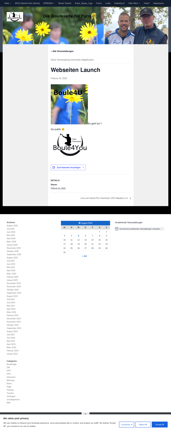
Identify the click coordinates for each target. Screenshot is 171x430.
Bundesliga (11, 364)
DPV (9, 370)
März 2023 (11, 347)
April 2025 (11, 270)
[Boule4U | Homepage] (15, 16)
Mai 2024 (11, 306)
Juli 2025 (10, 261)
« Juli (84, 256)
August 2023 (12, 331)
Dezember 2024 (14, 283)
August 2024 (12, 296)
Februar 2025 (12, 277)
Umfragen (11, 396)
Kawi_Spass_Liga (83, 3)
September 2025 (14, 254)
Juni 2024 (11, 302)
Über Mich (133, 3)
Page (9, 387)
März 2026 (11, 241)
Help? (147, 3)
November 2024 (14, 286)
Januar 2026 (12, 245)
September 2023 (14, 328)
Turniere (10, 393)
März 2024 (11, 312)
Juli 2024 (10, 299)
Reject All (143, 424)
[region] (85, 422)
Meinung (10, 380)
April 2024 (11, 309)
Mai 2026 (11, 235)
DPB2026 (48, 3)
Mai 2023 (11, 341)
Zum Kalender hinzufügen (69, 167)
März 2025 (11, 274)
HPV (9, 374)
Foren (99, 3)
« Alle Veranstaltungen (62, 51)
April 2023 (11, 344)
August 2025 (12, 257)
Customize (125, 424)
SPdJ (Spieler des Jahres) (27, 3)
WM (8, 403)
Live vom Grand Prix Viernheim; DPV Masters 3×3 (104, 198)
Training (10, 390)
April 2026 (11, 238)
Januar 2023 (12, 354)
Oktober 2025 (13, 251)
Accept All (160, 424)
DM (8, 367)
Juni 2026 (11, 232)
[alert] (139, 228)
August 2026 (12, 225)
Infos (7, 3)
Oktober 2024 (13, 290)
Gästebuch (119, 3)
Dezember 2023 (14, 318)
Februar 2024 (12, 315)
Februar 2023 (12, 350)
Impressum (158, 3)
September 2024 (14, 293)
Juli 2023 (10, 334)
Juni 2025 (11, 264)
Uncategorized (13, 399)
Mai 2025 (11, 267)
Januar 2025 (12, 280)
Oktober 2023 (13, 325)
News (9, 383)
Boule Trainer (65, 3)
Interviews (11, 377)
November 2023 (14, 322)
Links (108, 3)
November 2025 (14, 248)
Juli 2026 (10, 229)
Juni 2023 (11, 338)
